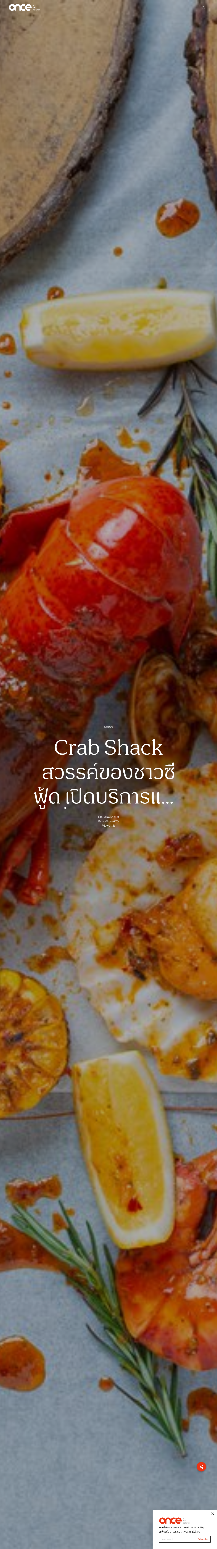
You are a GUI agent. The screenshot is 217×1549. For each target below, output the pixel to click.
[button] (201, 1466)
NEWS (108, 727)
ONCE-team (111, 817)
